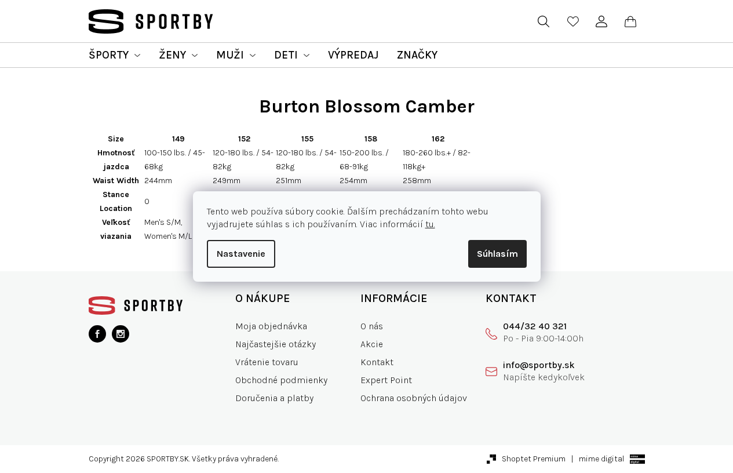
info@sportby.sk (539, 364)
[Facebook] (97, 334)
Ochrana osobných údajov (413, 397)
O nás (371, 326)
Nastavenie (241, 253)
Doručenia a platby (274, 397)
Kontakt (376, 362)
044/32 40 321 (535, 326)
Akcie (371, 344)
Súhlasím (497, 253)
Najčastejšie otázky (275, 344)
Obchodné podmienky (281, 379)
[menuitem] (114, 55)
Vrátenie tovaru (266, 362)
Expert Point (386, 379)
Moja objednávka (271, 326)
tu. (430, 224)
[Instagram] (120, 334)
